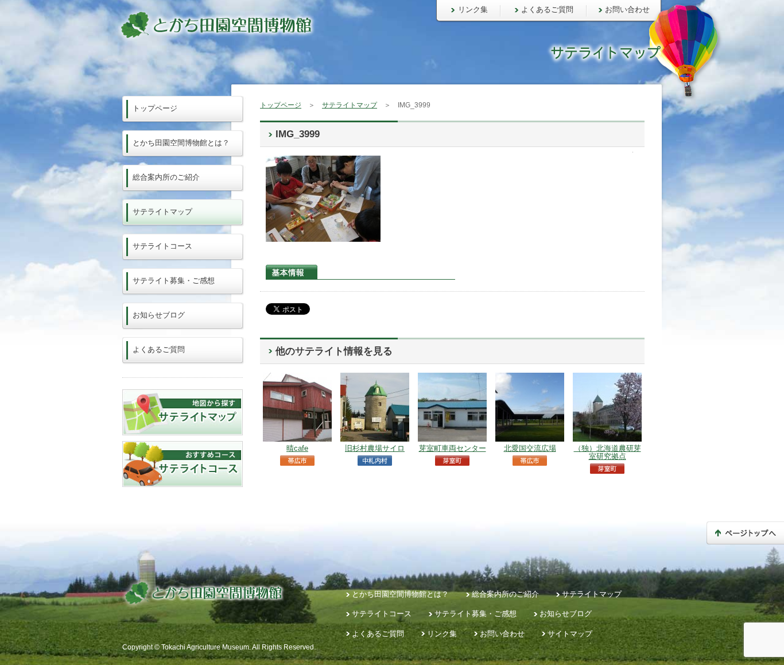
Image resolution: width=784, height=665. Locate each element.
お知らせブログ (159, 315)
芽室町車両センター (452, 448)
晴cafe (297, 448)
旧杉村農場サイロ (375, 448)
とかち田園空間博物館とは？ (181, 142)
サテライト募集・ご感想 (174, 280)
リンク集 (473, 9)
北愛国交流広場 (530, 448)
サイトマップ (570, 633)
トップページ (280, 105)
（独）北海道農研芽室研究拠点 (607, 452)
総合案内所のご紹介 (166, 177)
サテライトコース (162, 246)
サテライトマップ (349, 105)
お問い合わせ (627, 9)
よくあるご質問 (547, 9)
